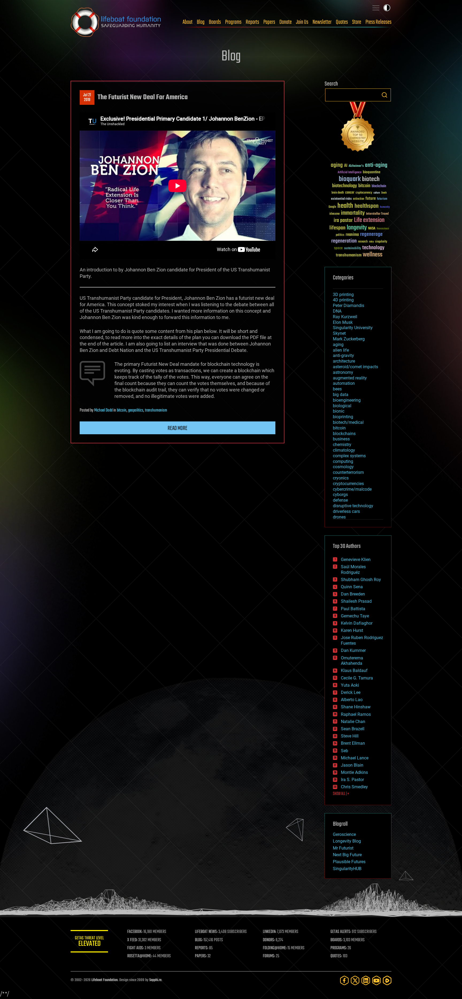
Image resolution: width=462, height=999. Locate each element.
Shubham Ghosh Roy (361, 579)
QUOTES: (336, 956)
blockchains (344, 433)
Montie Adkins (354, 772)
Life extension (369, 220)
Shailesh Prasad (356, 601)
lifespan (337, 228)
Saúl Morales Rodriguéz (353, 569)
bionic (338, 411)
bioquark (350, 179)
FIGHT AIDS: (135, 948)
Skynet (339, 333)
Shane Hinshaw (356, 706)
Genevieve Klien (356, 559)
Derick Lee (350, 692)
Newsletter (322, 22)
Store (356, 22)
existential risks (341, 199)
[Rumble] (387, 980)
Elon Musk (343, 322)
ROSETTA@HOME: (139, 956)
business (341, 438)
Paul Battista (353, 608)
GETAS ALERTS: (340, 931)
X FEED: (132, 940)
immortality (353, 213)
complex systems (349, 455)
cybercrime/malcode (352, 489)
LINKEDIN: (269, 931)
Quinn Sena (352, 586)
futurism (382, 199)
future (370, 198)
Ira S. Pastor (352, 779)
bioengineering (347, 400)
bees (337, 388)
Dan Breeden (353, 594)
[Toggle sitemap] (375, 7)
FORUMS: (269, 956)
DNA (337, 311)
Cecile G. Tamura (357, 678)
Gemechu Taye (355, 615)
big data (340, 394)
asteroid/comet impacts (355, 366)
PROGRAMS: (338, 948)
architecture (344, 361)
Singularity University (353, 327)
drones (339, 517)
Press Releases (378, 22)
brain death (338, 193)
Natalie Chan (353, 721)
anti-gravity (343, 355)
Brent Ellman (353, 743)
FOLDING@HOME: (275, 948)
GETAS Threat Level (89, 942)
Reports (252, 22)
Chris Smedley (354, 786)
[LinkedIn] (365, 980)
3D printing (343, 294)
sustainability (352, 249)
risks (371, 241)
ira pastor (343, 220)
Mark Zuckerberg (349, 338)
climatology (344, 450)
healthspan (367, 206)
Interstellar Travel (377, 214)
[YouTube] (376, 980)
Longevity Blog (347, 841)
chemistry (342, 444)
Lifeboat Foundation (104, 980)
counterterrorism (348, 472)
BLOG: (199, 940)
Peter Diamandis (348, 305)
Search (384, 95)
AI (345, 165)
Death (384, 192)
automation (344, 383)
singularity (381, 242)
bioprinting (343, 416)
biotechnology (344, 186)
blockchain (379, 186)
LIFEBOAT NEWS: (206, 931)
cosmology (343, 466)
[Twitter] (355, 980)
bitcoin (121, 410)
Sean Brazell (352, 728)
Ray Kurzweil (345, 316)
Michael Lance (354, 757)
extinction (358, 199)
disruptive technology (353, 505)
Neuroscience (383, 229)
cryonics (341, 478)
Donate (285, 22)
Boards (215, 22)
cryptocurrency (364, 193)
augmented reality (350, 378)
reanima (352, 234)
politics (340, 235)
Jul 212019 (87, 97)
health (345, 206)
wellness (372, 254)
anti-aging (376, 165)
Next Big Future (347, 854)
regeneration (344, 241)
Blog (201, 22)
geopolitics (135, 410)
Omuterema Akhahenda (352, 660)
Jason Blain (352, 765)
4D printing (343, 299)
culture (377, 192)
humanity (385, 207)
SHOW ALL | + (341, 793)
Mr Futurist (343, 848)
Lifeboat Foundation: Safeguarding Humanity (116, 22)
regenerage (371, 234)
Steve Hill (350, 736)
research (363, 242)
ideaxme (334, 214)
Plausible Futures (349, 861)
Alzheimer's (356, 166)
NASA (371, 228)
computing (343, 461)
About (187, 22)
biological (342, 405)
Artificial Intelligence (349, 172)
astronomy (343, 372)
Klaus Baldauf (354, 670)
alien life (341, 350)
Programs (233, 22)
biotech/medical (348, 422)
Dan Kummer (353, 650)
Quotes (342, 22)
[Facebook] (344, 980)
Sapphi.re (155, 980)
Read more (177, 428)
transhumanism (156, 410)
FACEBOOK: (135, 931)
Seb (344, 750)
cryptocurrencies (348, 483)
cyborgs (340, 494)
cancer (349, 193)
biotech (371, 179)
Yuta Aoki (350, 685)
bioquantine (371, 172)
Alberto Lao (352, 699)
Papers (269, 22)
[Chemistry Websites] (358, 128)
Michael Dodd (103, 410)
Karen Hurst (352, 630)
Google (332, 207)
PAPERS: (201, 956)
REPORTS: (201, 948)
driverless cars (346, 511)
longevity (357, 227)
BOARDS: (336, 940)
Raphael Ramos (356, 714)
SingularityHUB (347, 868)
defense (340, 500)
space (338, 248)
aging (337, 165)
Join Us (302, 22)
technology (373, 248)
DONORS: (269, 940)
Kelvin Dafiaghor (356, 623)
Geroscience (344, 834)
